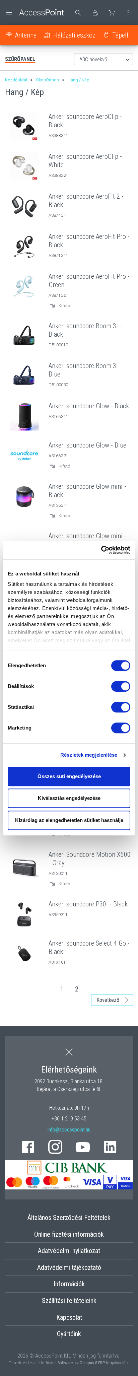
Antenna (26, 35)
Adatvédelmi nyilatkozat (69, 1251)
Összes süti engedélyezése (69, 776)
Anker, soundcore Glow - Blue (87, 445)
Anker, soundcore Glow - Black (89, 406)
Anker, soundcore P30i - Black (88, 904)
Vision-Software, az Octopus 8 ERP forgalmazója (87, 1362)
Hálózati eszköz (74, 35)
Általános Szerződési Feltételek (69, 1218)
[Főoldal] (34, 12)
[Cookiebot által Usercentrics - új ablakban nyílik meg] (101, 550)
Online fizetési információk (69, 1234)
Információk (69, 1284)
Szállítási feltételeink (69, 1301)
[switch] (120, 686)
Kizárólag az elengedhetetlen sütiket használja (69, 820)
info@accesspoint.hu (69, 1129)
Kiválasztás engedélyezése (69, 798)
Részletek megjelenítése (88, 755)
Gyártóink (69, 1334)
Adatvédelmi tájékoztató (69, 1267)
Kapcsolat (69, 1317)
